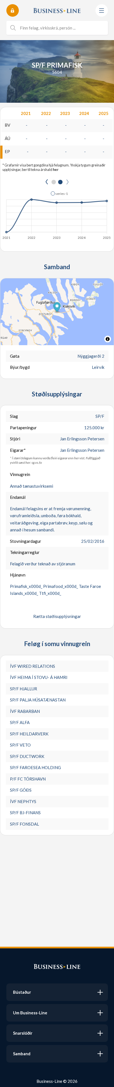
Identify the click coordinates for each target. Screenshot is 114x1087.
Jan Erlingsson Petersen (82, 438)
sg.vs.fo (37, 462)
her (55, 169)
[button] (59, 193)
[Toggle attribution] (107, 339)
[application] (57, 214)
